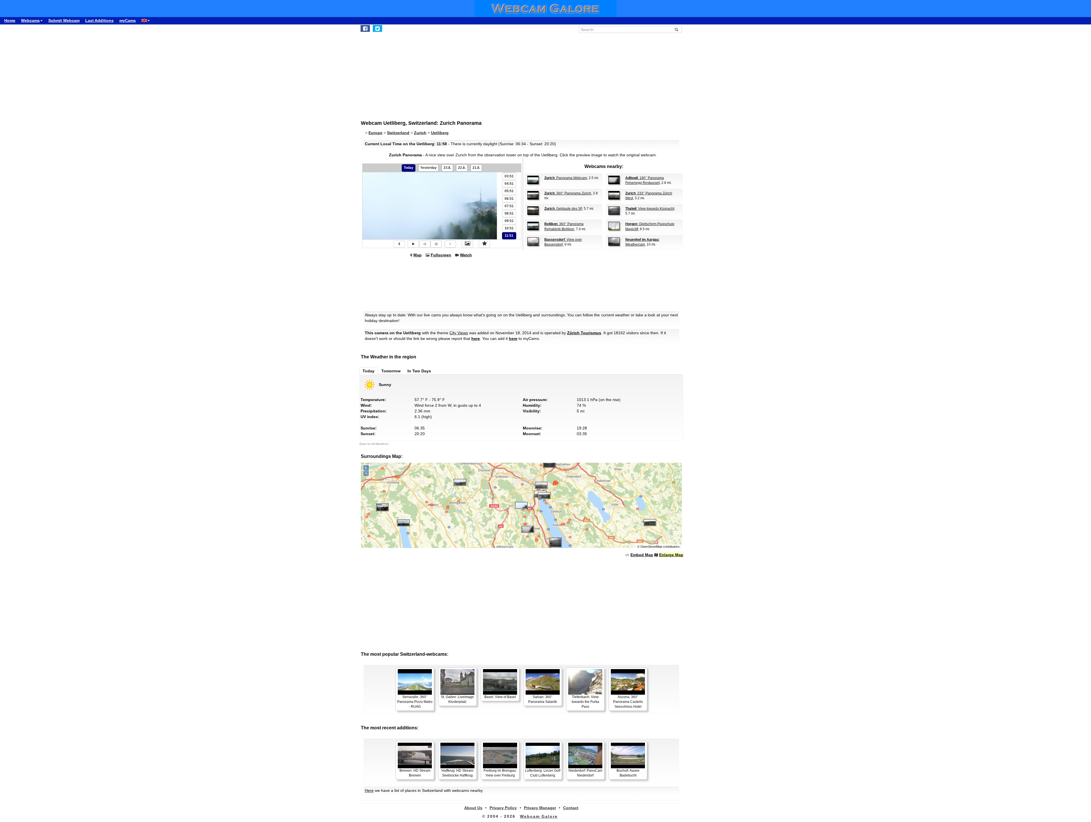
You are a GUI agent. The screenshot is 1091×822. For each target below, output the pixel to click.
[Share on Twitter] (377, 28)
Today (408, 168)
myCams (127, 20)
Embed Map (641, 555)
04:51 (509, 184)
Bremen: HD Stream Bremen (414, 773)
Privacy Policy (503, 808)
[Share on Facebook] (365, 28)
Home (9, 20)
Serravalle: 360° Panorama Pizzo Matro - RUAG (414, 702)
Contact (570, 808)
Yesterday (428, 168)
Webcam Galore (539, 816)
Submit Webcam (64, 20)
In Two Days (419, 371)
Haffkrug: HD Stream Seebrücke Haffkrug (457, 773)
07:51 (509, 206)
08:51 (509, 213)
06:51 (509, 199)
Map (417, 255)
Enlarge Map (671, 555)
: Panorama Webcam (565, 178)
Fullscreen (441, 255)
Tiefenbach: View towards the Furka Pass (585, 702)
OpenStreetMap (651, 546)
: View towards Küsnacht (649, 209)
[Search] (676, 29)
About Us (473, 808)
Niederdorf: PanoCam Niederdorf (585, 773)
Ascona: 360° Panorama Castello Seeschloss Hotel (628, 702)
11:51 (509, 236)
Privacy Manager (540, 808)
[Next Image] (450, 244)
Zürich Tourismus (584, 333)
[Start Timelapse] (413, 244)
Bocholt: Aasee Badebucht (628, 773)
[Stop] (436, 244)
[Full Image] (467, 244)
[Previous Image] (399, 244)
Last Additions (99, 20)
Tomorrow (391, 371)
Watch (466, 255)
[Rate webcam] (484, 244)
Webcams (30, 20)
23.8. (447, 168)
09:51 (509, 221)
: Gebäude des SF (563, 209)
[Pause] (424, 244)
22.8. (462, 168)
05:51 (509, 191)
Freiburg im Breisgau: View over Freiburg (500, 773)
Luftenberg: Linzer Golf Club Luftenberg (542, 773)
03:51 (509, 176)
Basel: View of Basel (500, 697)
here (475, 338)
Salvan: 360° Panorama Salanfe (542, 699)
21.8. (476, 168)
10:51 (509, 228)
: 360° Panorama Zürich (567, 193)
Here (369, 790)
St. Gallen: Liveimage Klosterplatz (457, 699)
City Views (458, 333)
